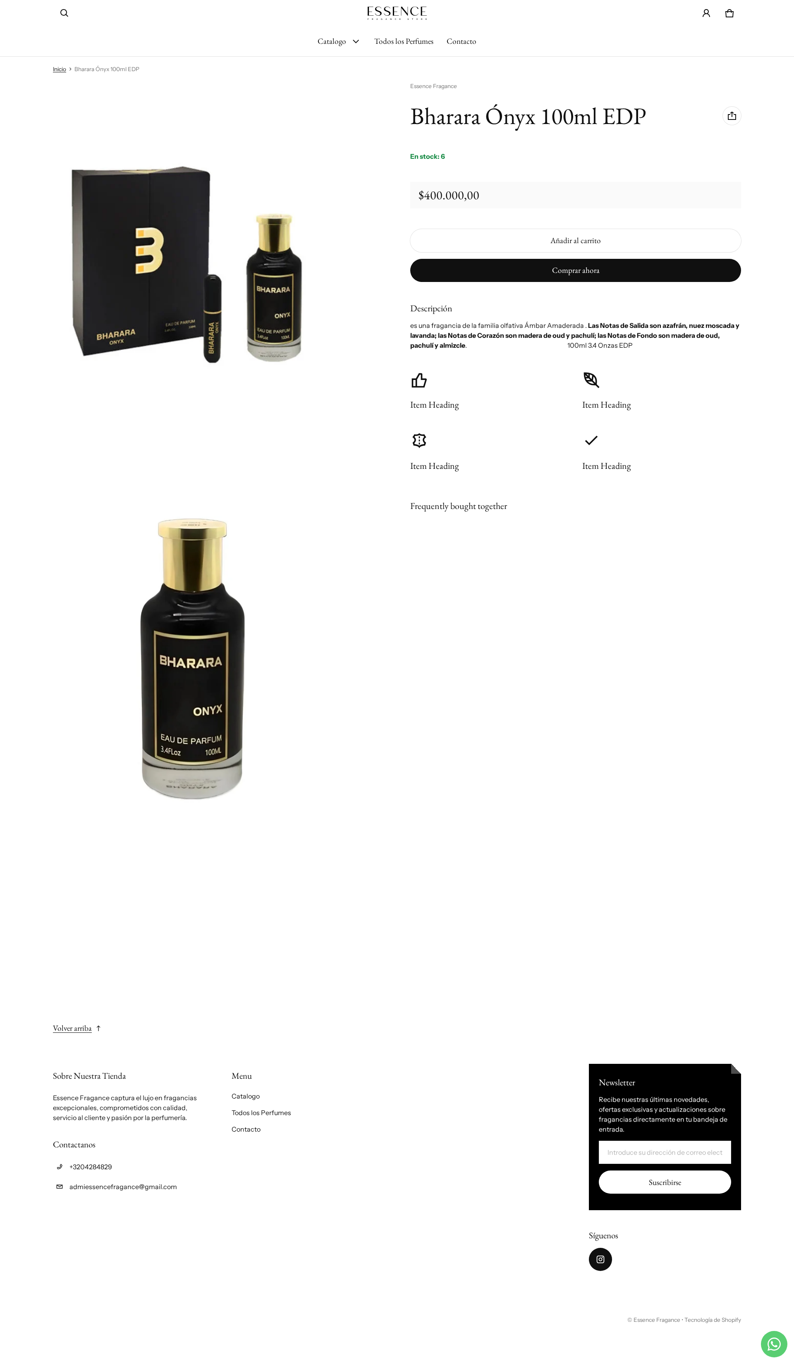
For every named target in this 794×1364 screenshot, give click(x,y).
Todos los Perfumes (403, 41)
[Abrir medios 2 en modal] (192, 274)
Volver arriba (72, 1028)
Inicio (59, 69)
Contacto (461, 41)
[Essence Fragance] (397, 13)
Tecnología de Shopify (712, 1319)
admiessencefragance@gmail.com (123, 1186)
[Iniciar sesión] (706, 13)
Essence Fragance (657, 1319)
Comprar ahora (576, 270)
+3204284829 (90, 1167)
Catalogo (332, 41)
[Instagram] (600, 1259)
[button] (64, 13)
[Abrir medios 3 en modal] (192, 658)
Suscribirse (665, 1182)
